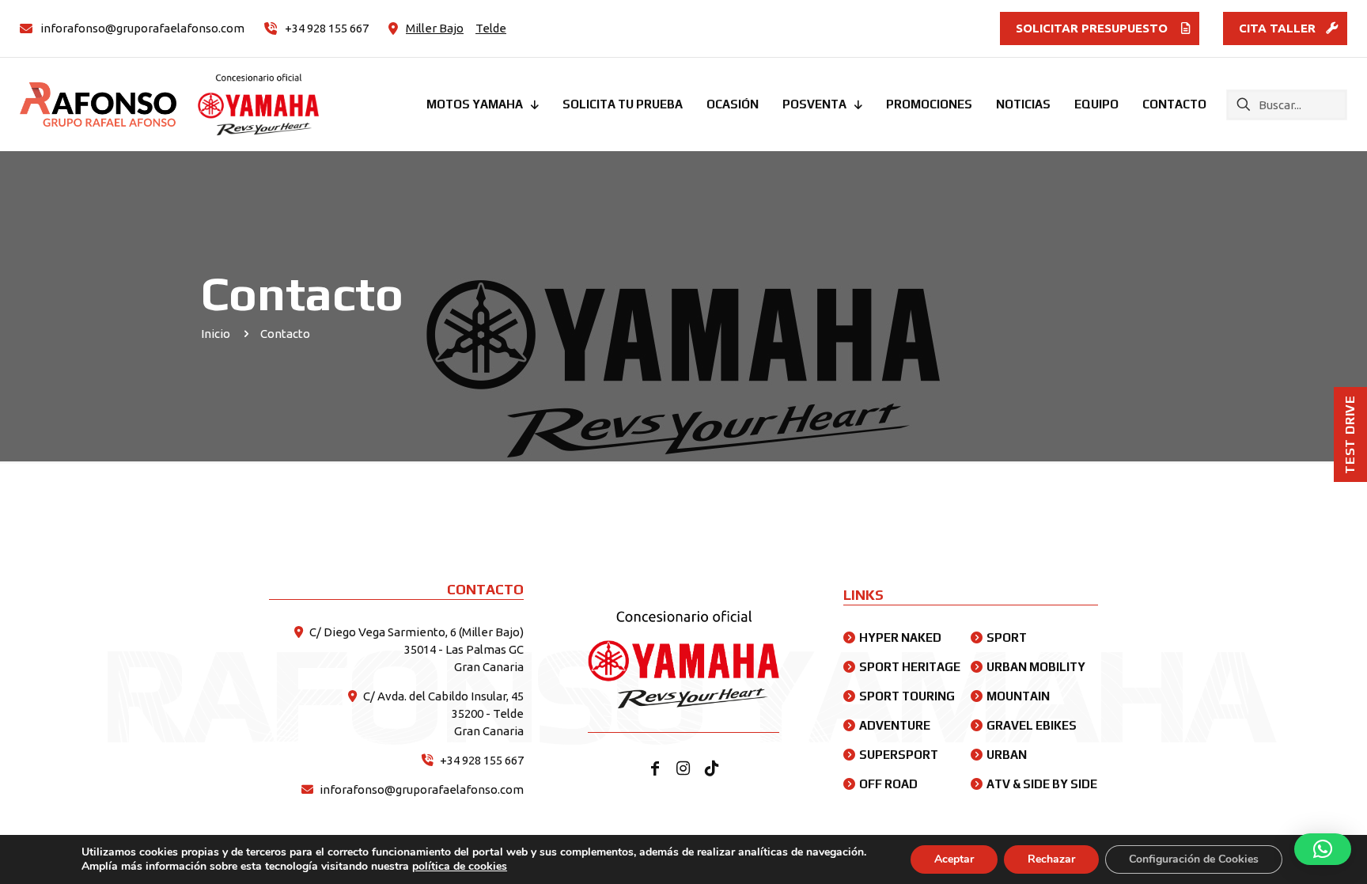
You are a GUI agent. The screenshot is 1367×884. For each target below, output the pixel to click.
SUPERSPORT (898, 754)
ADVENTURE (894, 725)
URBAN (1006, 754)
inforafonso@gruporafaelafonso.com (422, 789)
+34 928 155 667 (482, 760)
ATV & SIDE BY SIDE (1041, 784)
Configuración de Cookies (1194, 859)
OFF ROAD (888, 784)
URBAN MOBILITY (1035, 666)
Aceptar (954, 859)
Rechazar (1051, 859)
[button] (1322, 849)
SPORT (1006, 637)
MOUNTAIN (1018, 696)
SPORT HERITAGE (909, 666)
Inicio (215, 333)
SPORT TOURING (907, 696)
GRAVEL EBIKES (1031, 725)
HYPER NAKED (900, 637)
